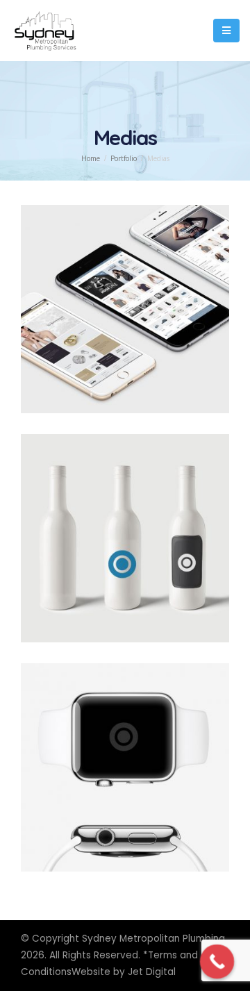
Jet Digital (152, 971)
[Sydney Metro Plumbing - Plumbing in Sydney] (45, 30)
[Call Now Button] (217, 961)
